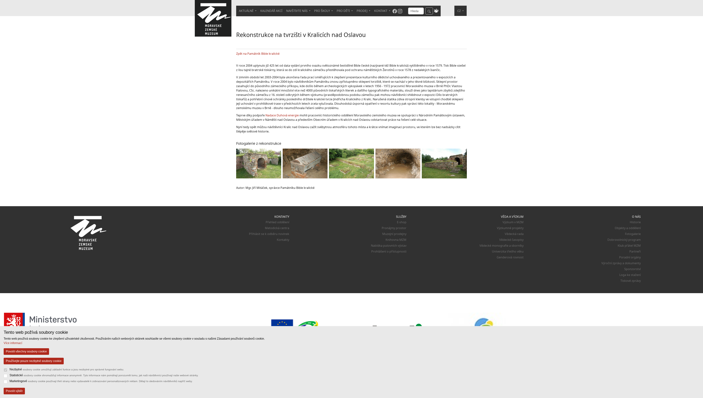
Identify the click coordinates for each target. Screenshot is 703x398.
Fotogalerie (633, 234)
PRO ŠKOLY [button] (322, 11)
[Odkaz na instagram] (400, 11)
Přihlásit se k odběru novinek (269, 234)
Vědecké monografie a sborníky (501, 246)
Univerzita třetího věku (508, 251)
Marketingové (101, 381)
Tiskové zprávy (630, 281)
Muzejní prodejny (394, 234)
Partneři (635, 251)
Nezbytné (67, 369)
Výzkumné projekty (510, 228)
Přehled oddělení (277, 222)
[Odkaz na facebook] (395, 11)
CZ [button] (459, 11)
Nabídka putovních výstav (388, 246)
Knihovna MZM (396, 240)
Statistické (104, 375)
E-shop (401, 222)
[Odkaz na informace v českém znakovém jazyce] (436, 11)
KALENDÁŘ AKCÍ (271, 11)
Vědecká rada (514, 234)
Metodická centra (277, 228)
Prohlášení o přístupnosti (388, 251)
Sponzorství (632, 269)
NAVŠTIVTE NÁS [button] (297, 11)
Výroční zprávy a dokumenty (621, 263)
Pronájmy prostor (394, 228)
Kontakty (283, 240)
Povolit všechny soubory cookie (26, 351)
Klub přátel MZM (629, 246)
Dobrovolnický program (624, 240)
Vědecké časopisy (511, 240)
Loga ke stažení (630, 275)
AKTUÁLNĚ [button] (246, 11)
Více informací (13, 343)
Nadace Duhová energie (282, 115)
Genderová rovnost (510, 257)
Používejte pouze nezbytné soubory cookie (34, 361)
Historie (635, 222)
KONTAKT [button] (381, 11)
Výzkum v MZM (513, 222)
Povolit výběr (14, 391)
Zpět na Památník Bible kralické (258, 54)
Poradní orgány (630, 257)
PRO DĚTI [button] (344, 11)
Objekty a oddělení (628, 228)
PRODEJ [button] (362, 11)
